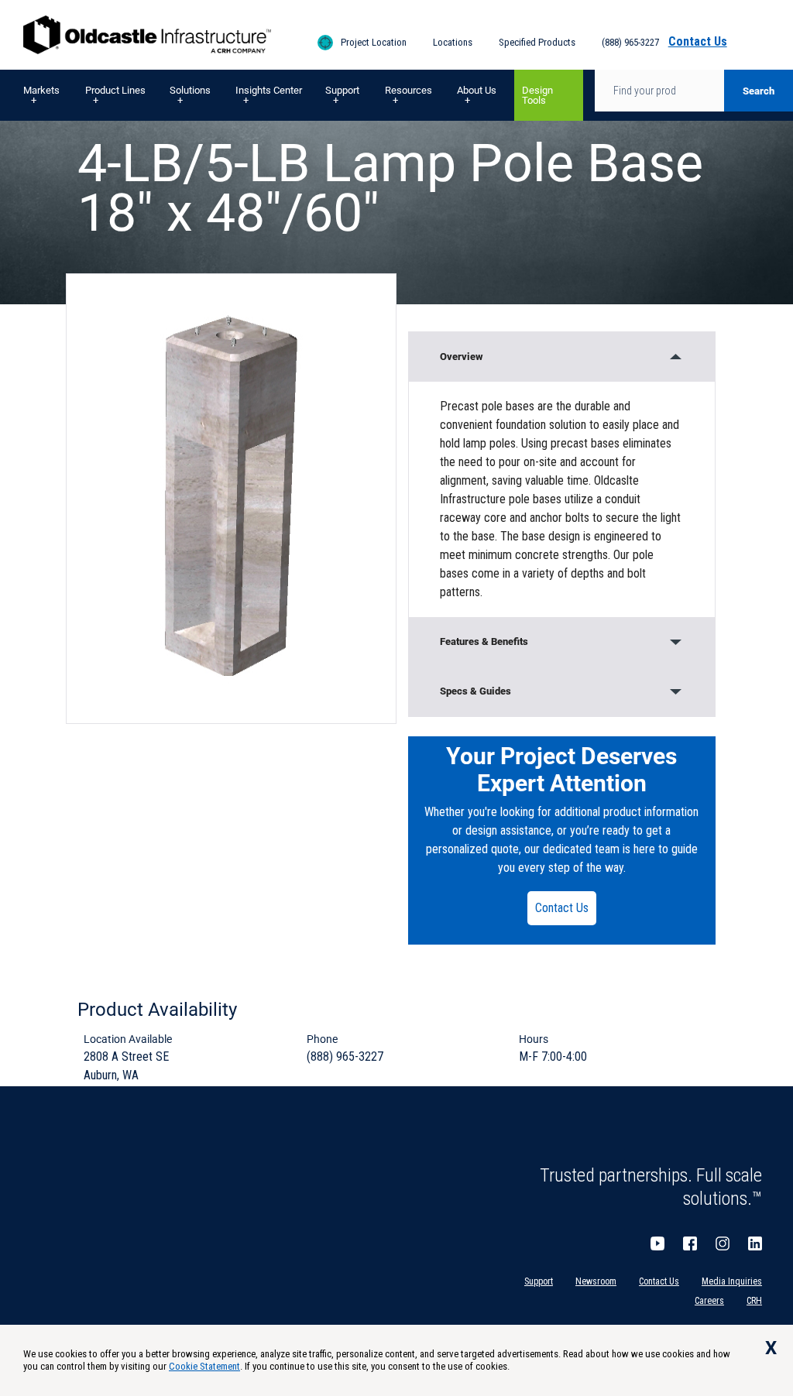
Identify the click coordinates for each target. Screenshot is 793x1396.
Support (342, 90)
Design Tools (537, 95)
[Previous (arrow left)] (27, 698)
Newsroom (595, 1281)
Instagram (722, 1243)
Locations (452, 42)
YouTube (657, 1243)
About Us (476, 90)
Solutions (190, 90)
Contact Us (562, 907)
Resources (408, 90)
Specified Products (537, 42)
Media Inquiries (732, 1281)
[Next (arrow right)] (766, 698)
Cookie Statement (204, 1366)
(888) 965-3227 (630, 42)
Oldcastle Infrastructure (147, 34)
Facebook (690, 1243)
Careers (709, 1300)
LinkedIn (755, 1243)
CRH (754, 1300)
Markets (41, 90)
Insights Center (268, 90)
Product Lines (115, 90)
